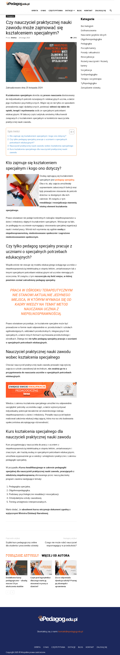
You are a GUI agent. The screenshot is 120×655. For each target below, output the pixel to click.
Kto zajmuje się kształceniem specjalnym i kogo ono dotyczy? (38, 136)
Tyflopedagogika (89, 83)
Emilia (14, 38)
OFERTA (34, 10)
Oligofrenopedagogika (91, 39)
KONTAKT (88, 10)
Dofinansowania (88, 30)
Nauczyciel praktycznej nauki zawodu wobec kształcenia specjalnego (41, 146)
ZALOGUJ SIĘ (100, 10)
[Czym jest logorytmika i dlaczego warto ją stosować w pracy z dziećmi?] (41, 567)
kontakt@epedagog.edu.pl (70, 631)
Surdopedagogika (89, 74)
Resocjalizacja (87, 56)
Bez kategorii (87, 26)
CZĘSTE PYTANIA (56, 10)
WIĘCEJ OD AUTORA (56, 555)
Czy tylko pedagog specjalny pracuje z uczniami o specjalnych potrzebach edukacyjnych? (38, 141)
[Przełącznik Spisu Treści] (70, 131)
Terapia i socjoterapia (91, 78)
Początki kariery (88, 48)
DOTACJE (69, 10)
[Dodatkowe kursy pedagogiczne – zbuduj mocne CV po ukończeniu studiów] (16, 567)
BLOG (79, 10)
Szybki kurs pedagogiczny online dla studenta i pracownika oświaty (22, 544)
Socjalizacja (86, 70)
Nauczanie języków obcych (93, 34)
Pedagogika (10, 16)
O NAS (43, 10)
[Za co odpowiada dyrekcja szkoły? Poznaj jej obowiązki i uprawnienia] (66, 567)
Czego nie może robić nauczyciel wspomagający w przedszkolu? (61, 544)
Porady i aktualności (90, 52)
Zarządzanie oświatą (90, 87)
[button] (110, 10)
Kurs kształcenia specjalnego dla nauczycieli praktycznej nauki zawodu (38, 151)
